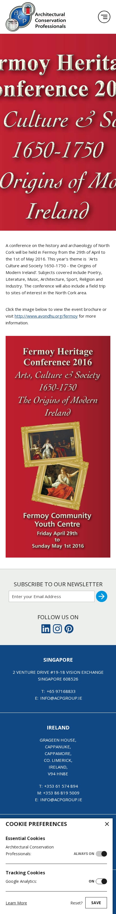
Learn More (16, 903)
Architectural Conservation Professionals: (50, 850)
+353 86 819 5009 (61, 793)
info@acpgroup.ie (61, 698)
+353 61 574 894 (61, 786)
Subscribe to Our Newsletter (58, 584)
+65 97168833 (61, 691)
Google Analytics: (50, 881)
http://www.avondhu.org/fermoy (46, 316)
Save (96, 902)
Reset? (76, 903)
